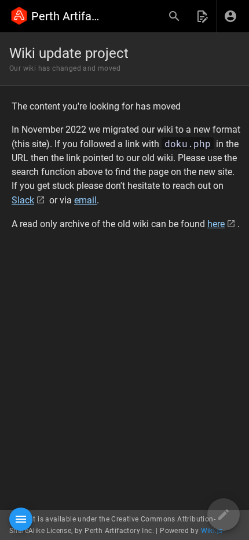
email (85, 200)
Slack (23, 200)
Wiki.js (212, 531)
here (216, 223)
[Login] (230, 16)
